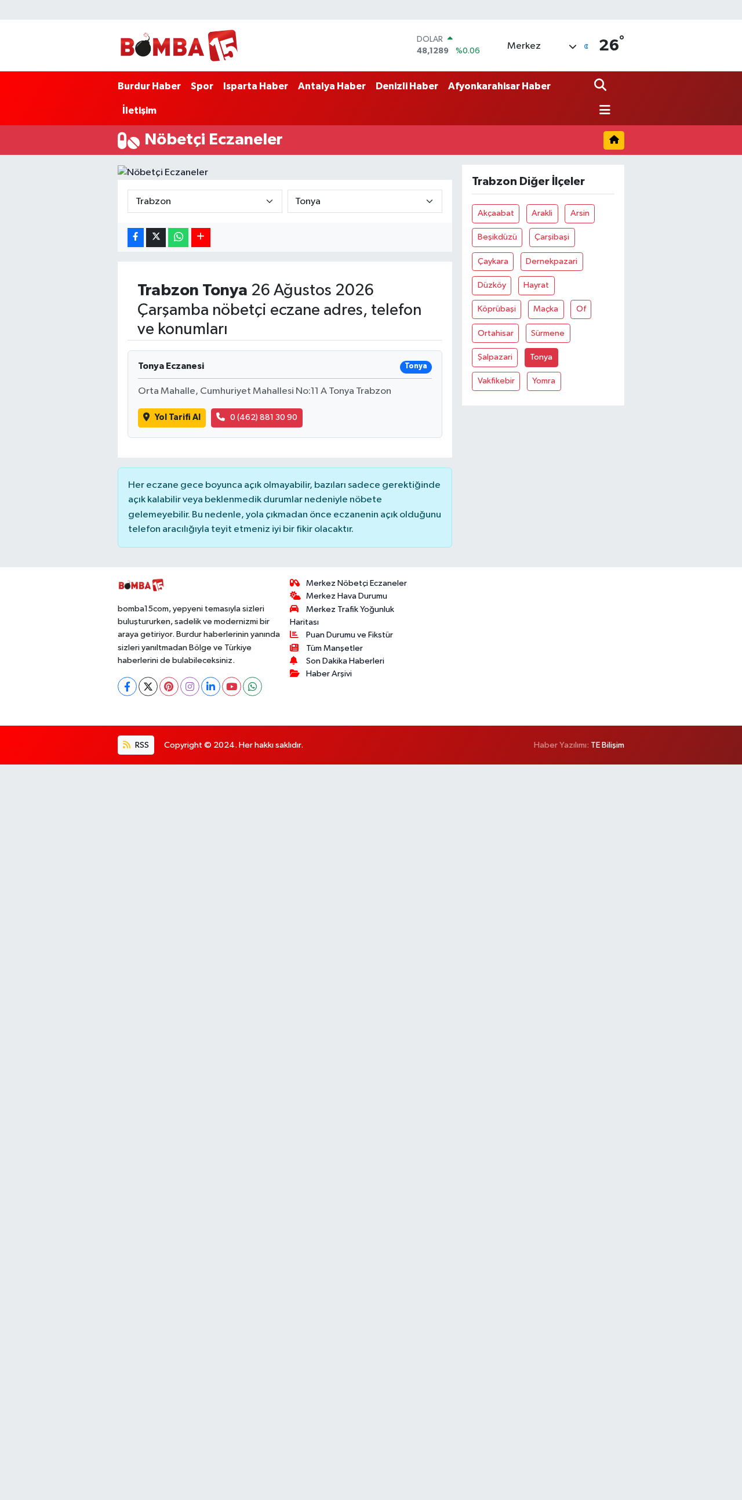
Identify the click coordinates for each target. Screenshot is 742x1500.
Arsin (580, 213)
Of (581, 309)
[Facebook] (127, 686)
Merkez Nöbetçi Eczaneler (356, 583)
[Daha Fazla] (200, 237)
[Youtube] (231, 686)
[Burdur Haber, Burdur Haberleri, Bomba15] (179, 45)
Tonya (541, 357)
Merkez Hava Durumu (346, 596)
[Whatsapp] (252, 686)
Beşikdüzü (497, 237)
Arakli (542, 213)
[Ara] (601, 86)
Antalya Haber (332, 86)
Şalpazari (495, 357)
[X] (148, 686)
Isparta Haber (255, 86)
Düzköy (492, 285)
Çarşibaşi (551, 237)
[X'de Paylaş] (156, 237)
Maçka (545, 309)
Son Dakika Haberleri (345, 661)
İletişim (139, 110)
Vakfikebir (496, 380)
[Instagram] (189, 686)
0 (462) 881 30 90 (263, 417)
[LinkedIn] (210, 686)
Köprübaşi (497, 309)
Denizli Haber (407, 86)
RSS (141, 745)
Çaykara (493, 261)
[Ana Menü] (602, 111)
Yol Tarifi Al (178, 417)
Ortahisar (496, 333)
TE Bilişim (607, 745)
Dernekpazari (551, 261)
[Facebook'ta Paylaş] (136, 237)
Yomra (543, 380)
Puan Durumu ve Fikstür (349, 635)
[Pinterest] (169, 686)
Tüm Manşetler (334, 648)
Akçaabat (496, 213)
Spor (202, 86)
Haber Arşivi (329, 673)
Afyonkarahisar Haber (499, 86)
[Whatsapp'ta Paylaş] (178, 237)
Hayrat (536, 285)
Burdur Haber (149, 86)
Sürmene (548, 333)
